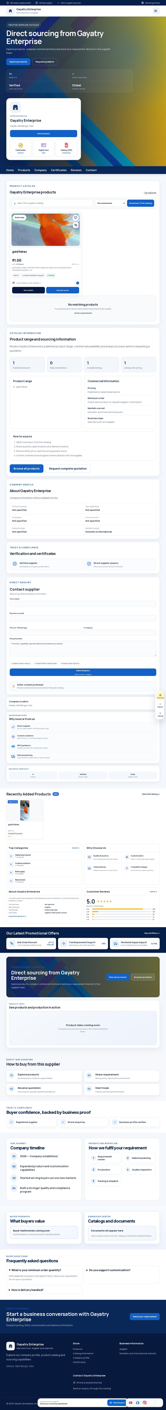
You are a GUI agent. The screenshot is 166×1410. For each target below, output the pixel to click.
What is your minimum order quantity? (36, 1270)
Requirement (16, 638)
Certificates (59, 170)
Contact (91, 170)
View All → (75, 848)
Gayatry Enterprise (22, 283)
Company (40, 170)
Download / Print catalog (140, 203)
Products (24, 170)
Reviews (76, 170)
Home (10, 170)
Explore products (18, 61)
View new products (118, 977)
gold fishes (19, 252)
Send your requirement (145, 1316)
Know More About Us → (17, 916)
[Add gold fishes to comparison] (76, 225)
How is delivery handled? (27, 1290)
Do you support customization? (109, 1270)
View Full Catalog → (151, 794)
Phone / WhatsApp (18, 627)
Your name (14, 599)
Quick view (19, 217)
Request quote (63, 290)
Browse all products (27, 468)
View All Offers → (152, 933)
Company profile (81, 1357)
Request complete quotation (68, 468)
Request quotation (45, 61)
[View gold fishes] (46, 230)
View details (28, 290)
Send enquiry (43, 133)
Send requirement (83, 313)
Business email (17, 613)
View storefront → (35, 283)
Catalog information (83, 1353)
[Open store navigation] (156, 10)
